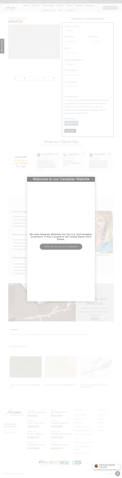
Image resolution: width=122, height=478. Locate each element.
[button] (92, 179)
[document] (61, 239)
